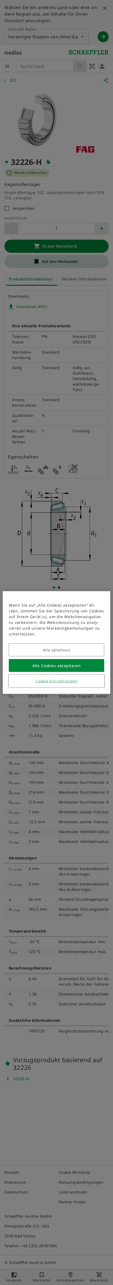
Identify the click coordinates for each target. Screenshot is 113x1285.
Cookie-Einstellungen (56, 681)
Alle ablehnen (56, 650)
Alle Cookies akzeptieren (56, 665)
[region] (56, 642)
